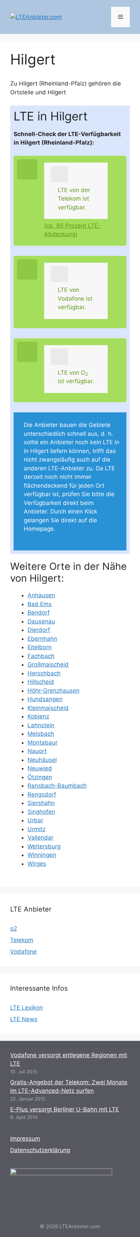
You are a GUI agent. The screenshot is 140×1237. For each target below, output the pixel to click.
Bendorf (39, 612)
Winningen (42, 854)
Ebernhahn (42, 638)
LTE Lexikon (26, 1007)
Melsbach (41, 733)
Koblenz (38, 716)
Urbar (35, 820)
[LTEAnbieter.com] (36, 16)
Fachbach (41, 656)
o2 (13, 928)
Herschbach (44, 673)
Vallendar (40, 837)
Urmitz (37, 829)
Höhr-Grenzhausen (54, 690)
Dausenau (41, 621)
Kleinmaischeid (48, 708)
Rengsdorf (42, 794)
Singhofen (41, 811)
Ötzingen (40, 777)
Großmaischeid (48, 664)
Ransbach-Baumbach (57, 785)
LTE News (23, 1019)
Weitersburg (44, 846)
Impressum (25, 1138)
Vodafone (23, 951)
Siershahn (41, 803)
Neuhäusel (42, 759)
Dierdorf (39, 629)
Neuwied (40, 768)
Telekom (21, 940)
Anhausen (41, 595)
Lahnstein (41, 725)
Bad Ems (40, 604)
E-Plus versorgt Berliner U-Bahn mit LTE (64, 1109)
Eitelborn (40, 647)
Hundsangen (45, 699)
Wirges (37, 863)
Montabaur (42, 742)
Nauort (37, 751)
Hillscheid (41, 681)
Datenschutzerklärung (40, 1150)
